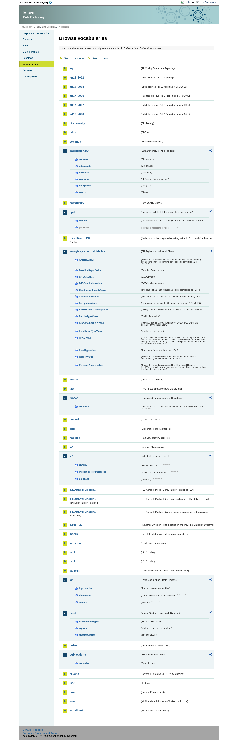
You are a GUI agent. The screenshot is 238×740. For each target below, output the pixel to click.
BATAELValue (86, 277)
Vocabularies (30, 64)
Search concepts (100, 58)
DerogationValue (88, 303)
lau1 (72, 552)
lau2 (72, 561)
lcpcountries (86, 588)
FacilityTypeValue (88, 316)
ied (72, 456)
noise (73, 645)
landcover (76, 543)
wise (72, 701)
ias (71, 447)
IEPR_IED (76, 524)
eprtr (73, 212)
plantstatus (85, 595)
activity (83, 220)
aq (71, 68)
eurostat (75, 379)
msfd (73, 613)
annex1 (83, 465)
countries (84, 406)
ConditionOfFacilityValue (92, 290)
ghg (72, 428)
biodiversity (77, 123)
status (82, 192)
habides (75, 437)
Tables (26, 45)
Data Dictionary (49, 27)
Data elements (31, 51)
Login (187, 2)
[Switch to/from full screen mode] (198, 2)
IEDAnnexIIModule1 (83, 489)
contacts (83, 159)
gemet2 (74, 419)
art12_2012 (77, 77)
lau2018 (75, 570)
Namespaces (30, 76)
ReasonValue (86, 357)
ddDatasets (85, 166)
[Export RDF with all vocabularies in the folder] (210, 151)
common (75, 141)
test (72, 682)
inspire (74, 534)
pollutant (84, 479)
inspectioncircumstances (92, 471)
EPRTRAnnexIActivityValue (93, 309)
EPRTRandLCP (80, 238)
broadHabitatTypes (89, 621)
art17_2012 (77, 105)
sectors (83, 602)
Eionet (37, 27)
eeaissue (84, 179)
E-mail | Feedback (33, 729)
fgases (74, 397)
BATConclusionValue (90, 283)
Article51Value (86, 260)
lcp (72, 579)
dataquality (77, 202)
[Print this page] (193, 2)
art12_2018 (77, 86)
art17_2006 (77, 95)
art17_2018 (77, 114)
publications (78, 654)
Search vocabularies (74, 58)
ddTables (84, 172)
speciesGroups (87, 635)
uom (72, 692)
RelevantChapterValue (91, 365)
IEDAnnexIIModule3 (83, 499)
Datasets (27, 39)
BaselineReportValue (90, 270)
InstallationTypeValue (90, 331)
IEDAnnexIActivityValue (91, 323)
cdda (73, 132)
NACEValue (85, 338)
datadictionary (79, 150)
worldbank (76, 710)
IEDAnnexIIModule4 (83, 512)
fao (72, 388)
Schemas (28, 57)
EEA (37, 2)
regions (83, 628)
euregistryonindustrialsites (87, 251)
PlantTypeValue (87, 350)
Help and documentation (36, 33)
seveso (74, 673)
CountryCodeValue (89, 296)
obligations (85, 185)
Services (27, 70)
